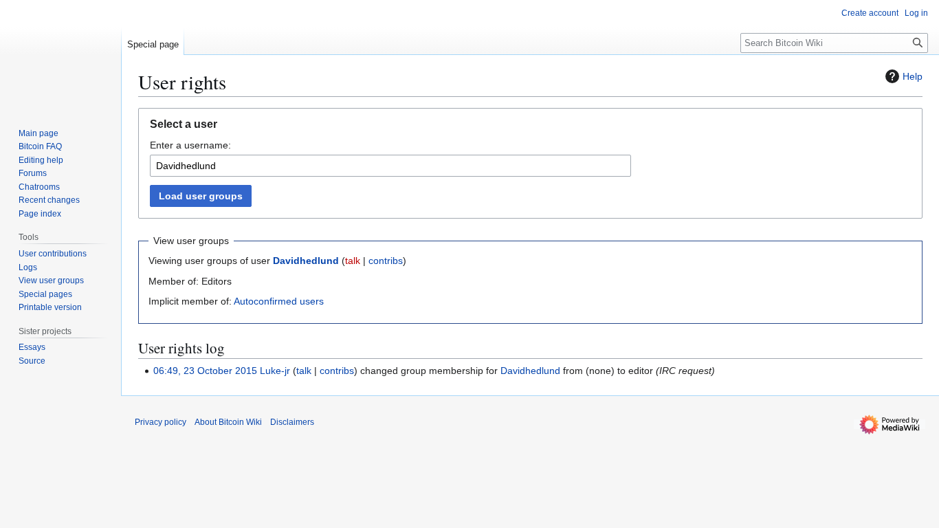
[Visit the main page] (60, 55)
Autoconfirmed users (279, 301)
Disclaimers (292, 422)
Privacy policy (160, 422)
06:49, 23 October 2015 (205, 370)
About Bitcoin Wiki (228, 422)
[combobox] (390, 166)
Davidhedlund (306, 260)
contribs (385, 260)
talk (352, 260)
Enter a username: (190, 145)
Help (913, 76)
